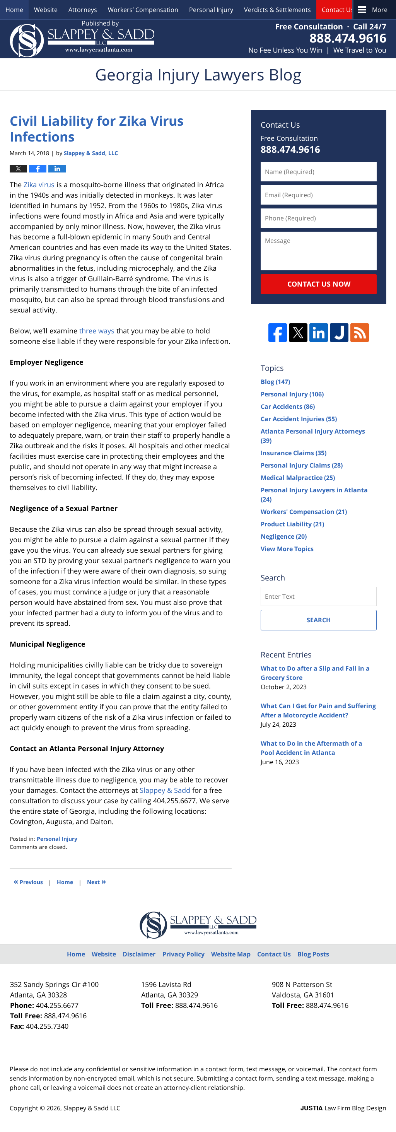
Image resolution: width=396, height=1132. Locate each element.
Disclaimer (139, 954)
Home (14, 9)
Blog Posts (313, 954)
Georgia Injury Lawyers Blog (82, 38)
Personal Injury (211, 9)
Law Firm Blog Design (343, 1108)
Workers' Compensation (304, 511)
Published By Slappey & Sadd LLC (317, 39)
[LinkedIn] (318, 332)
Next (96, 881)
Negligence (284, 536)
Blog (275, 381)
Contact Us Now (318, 284)
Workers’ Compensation (143, 9)
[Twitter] (298, 332)
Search (319, 620)
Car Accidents (288, 406)
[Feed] (359, 332)
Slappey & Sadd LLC (91, 1108)
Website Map (231, 954)
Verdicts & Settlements (277, 9)
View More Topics (287, 549)
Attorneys (82, 9)
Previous (28, 881)
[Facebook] (277, 332)
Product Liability (292, 524)
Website (46, 9)
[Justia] (339, 332)
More (379, 9)
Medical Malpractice (298, 477)
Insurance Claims (293, 453)
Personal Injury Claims (302, 465)
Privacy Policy (183, 954)
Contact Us (338, 9)
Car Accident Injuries (299, 419)
